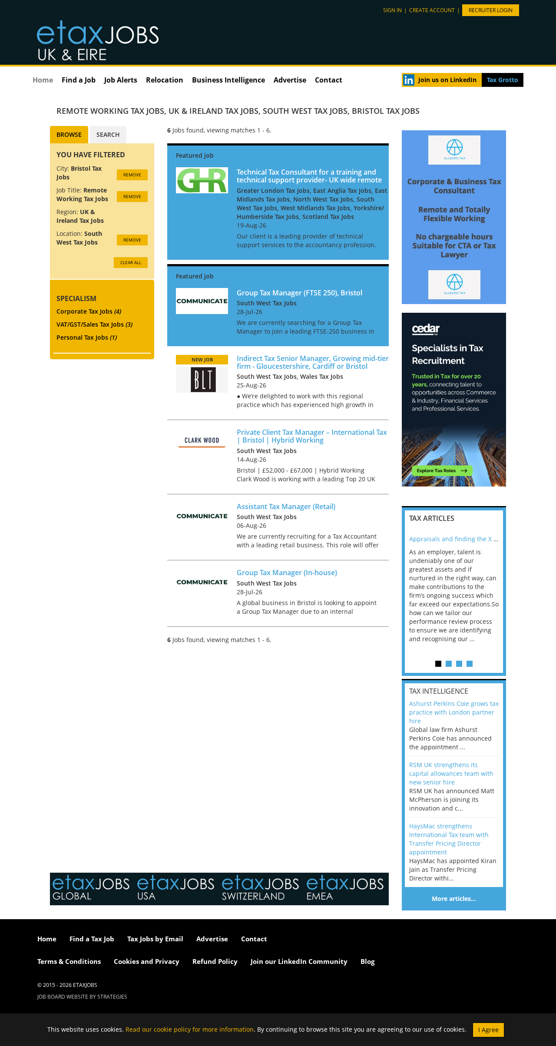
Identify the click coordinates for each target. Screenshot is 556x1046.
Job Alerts (120, 80)
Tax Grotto (502, 80)
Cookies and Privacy (146, 961)
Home (43, 80)
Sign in (392, 10)
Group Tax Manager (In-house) (287, 572)
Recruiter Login (491, 10)
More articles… (454, 898)
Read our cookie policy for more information (190, 1029)
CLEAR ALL (130, 262)
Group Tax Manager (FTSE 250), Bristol (299, 293)
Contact (328, 80)
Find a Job (79, 80)
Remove (132, 175)
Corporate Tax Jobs (88, 311)
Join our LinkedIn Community (299, 961)
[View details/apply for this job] (202, 179)
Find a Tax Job (92, 938)
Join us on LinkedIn (447, 80)
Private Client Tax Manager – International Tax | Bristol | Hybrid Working (312, 436)
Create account (432, 10)
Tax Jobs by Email (155, 938)
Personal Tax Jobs (86, 337)
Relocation (164, 80)
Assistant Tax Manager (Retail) (286, 506)
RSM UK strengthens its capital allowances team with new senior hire (451, 773)
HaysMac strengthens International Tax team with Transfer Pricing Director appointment (449, 839)
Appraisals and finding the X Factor (460, 539)
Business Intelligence (228, 80)
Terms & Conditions (69, 961)
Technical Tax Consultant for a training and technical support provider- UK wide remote (309, 176)
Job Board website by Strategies (82, 996)
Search (108, 134)
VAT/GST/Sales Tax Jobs (94, 324)
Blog (367, 961)
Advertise (290, 80)
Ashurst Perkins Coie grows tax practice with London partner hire (454, 712)
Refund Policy (215, 961)
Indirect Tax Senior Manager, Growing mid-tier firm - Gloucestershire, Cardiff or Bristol (313, 362)
